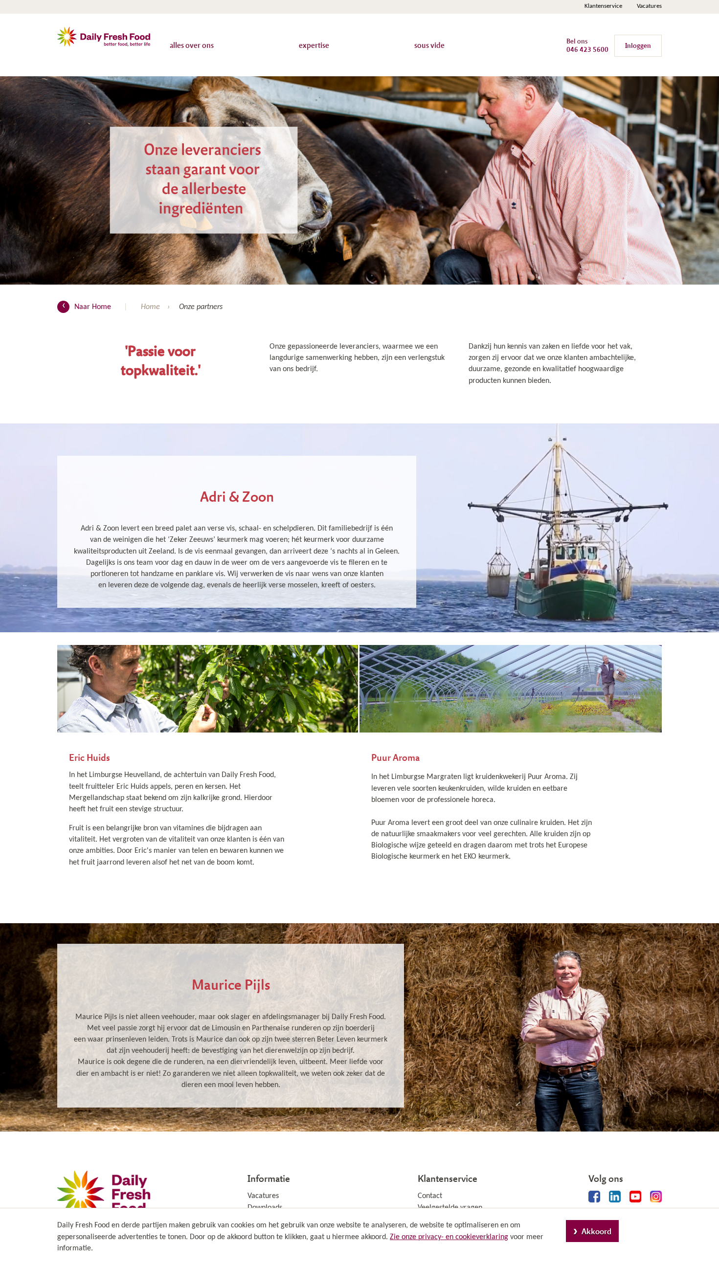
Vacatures (649, 6)
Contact (430, 1196)
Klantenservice (603, 6)
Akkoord (596, 1231)
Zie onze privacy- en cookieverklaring (449, 1237)
